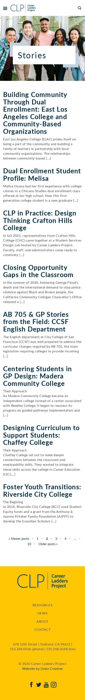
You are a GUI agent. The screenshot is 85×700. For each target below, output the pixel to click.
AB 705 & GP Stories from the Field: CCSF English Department (36, 321)
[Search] (80, 8)
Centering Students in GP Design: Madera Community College (37, 376)
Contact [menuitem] (42, 629)
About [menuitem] (42, 621)
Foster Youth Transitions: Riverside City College (42, 490)
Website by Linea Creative (42, 668)
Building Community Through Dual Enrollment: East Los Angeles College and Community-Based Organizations (35, 113)
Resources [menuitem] (43, 605)
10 (29, 543)
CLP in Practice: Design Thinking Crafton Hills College (40, 220)
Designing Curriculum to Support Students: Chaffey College (41, 435)
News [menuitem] (43, 613)
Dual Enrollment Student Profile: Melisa (42, 174)
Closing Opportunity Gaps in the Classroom (38, 270)
